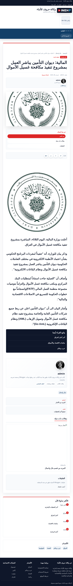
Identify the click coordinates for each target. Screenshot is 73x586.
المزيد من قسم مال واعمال (55, 468)
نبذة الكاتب (63, 85)
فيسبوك (13, 567)
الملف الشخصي (40, 384)
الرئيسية (70, 4)
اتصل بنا (59, 4)
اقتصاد (49, 548)
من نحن (64, 4)
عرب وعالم (61, 348)
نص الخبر (62, 136)
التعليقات (62, 146)
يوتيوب (13, 574)
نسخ (46, 155)
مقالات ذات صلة (60, 141)
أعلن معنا (53, 4)
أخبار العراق (54, 515)
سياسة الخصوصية (43, 568)
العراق (65, 548)
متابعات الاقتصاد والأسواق (56, 343)
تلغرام (13, 577)
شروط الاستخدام (43, 572)
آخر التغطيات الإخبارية (51, 507)
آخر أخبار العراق (59, 337)
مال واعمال (62, 392)
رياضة (30, 577)
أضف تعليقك (61, 487)
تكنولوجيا (41, 548)
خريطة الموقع (44, 576)
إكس (14, 570)
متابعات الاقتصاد (53, 524)
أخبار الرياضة (54, 532)
